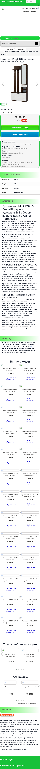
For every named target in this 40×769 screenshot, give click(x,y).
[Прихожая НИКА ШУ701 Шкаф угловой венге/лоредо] (10, 491)
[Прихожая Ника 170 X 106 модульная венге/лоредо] (10, 365)
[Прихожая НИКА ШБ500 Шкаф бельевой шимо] (29, 597)
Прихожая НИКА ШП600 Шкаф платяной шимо (10, 622)
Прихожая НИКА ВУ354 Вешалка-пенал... (29, 390)
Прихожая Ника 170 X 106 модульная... (10, 369)
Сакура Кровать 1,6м (30, 687)
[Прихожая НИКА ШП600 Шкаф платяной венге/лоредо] (29, 470)
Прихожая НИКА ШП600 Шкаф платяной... (29, 474)
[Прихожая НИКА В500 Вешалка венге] (10, 386)
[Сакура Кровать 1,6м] (30, 682)
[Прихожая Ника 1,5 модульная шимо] (29, 365)
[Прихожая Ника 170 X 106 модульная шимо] (29, 491)
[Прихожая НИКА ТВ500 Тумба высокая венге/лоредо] (10, 428)
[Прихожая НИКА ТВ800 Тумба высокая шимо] (10, 576)
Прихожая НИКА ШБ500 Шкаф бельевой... (10, 474)
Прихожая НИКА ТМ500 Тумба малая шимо (29, 580)
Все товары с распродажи (28, 704)
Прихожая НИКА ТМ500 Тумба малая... (10, 453)
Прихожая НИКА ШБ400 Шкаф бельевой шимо (10, 601)
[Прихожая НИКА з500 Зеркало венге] (10, 407)
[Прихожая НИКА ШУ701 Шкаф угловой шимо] (29, 618)
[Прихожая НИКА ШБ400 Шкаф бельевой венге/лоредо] (29, 449)
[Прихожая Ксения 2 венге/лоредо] (29, 650)
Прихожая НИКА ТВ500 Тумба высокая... (10, 432)
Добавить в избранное (11, 378)
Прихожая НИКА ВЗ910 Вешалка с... (29, 517)
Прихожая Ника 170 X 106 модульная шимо (29, 495)
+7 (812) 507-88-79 (29, 8)
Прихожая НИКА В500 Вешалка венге (10, 390)
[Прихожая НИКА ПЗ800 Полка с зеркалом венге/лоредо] (29, 407)
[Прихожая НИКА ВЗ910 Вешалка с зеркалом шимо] (29, 512)
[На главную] (2, 49)
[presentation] (2, 654)
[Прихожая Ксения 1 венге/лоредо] (10, 650)
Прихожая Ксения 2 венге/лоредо (29, 655)
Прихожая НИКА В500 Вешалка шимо (10, 517)
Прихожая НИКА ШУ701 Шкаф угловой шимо (29, 622)
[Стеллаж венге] (10, 682)
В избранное (7, 112)
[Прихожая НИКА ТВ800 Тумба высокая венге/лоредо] (29, 428)
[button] (16, 669)
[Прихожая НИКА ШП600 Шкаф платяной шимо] (10, 618)
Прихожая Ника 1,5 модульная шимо (30, 369)
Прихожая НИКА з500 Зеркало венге (10, 411)
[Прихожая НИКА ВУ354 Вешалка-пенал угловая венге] (29, 386)
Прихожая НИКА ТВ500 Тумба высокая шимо (29, 559)
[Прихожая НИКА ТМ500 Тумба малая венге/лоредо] (10, 449)
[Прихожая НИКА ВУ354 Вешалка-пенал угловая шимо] (10, 533)
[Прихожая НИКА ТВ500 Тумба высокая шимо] (29, 555)
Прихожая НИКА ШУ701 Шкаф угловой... (10, 495)
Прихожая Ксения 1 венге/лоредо (10, 655)
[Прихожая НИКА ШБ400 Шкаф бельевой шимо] (10, 597)
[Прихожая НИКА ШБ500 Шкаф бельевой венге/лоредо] (10, 470)
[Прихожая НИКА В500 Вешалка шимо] (10, 512)
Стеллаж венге (10, 687)
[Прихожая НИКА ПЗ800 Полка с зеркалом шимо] (10, 555)
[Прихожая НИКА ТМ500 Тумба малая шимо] (29, 576)
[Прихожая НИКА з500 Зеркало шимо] (29, 533)
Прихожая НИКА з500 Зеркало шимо (30, 538)
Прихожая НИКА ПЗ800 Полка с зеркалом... (29, 411)
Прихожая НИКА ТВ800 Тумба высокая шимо (10, 580)
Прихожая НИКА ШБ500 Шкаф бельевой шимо (29, 601)
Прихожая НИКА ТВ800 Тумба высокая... (29, 432)
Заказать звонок (30, 11)
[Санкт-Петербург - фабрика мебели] (9, 22)
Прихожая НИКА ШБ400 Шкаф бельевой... (29, 453)
